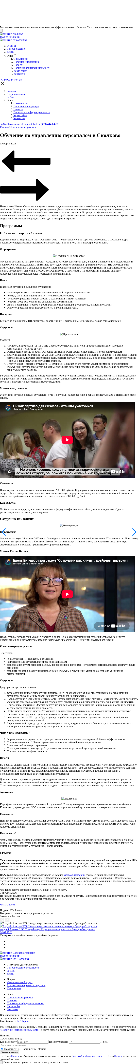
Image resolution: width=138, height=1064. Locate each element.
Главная (11, 45)
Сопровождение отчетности (23, 967)
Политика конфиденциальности (31, 67)
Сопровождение (16, 48)
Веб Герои (23, 1021)
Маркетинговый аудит (19, 982)
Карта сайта (20, 70)
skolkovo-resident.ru (74, 874)
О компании (20, 58)
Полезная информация (26, 61)
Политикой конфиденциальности (87, 1056)
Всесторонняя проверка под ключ (26, 985)
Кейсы (10, 51)
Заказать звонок (9, 1052)
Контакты (19, 73)
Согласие (15, 1056)
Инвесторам (14, 988)
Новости (18, 64)
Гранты (11, 970)
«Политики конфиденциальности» (20, 1029)
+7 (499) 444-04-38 (11, 79)
